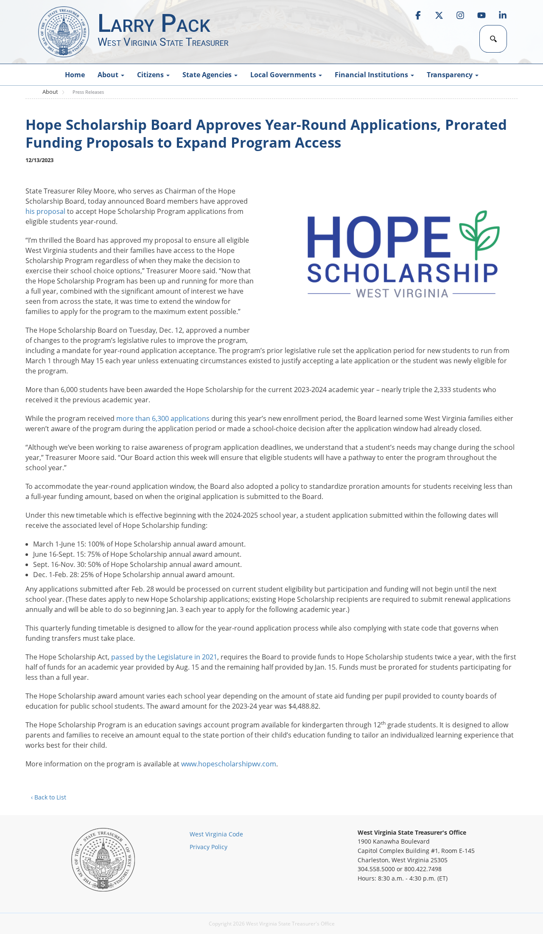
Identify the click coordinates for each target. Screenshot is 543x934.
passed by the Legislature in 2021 (164, 657)
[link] (418, 15)
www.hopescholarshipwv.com (228, 764)
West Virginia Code (216, 834)
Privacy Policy (208, 847)
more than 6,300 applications (163, 418)
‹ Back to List (48, 797)
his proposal (45, 211)
